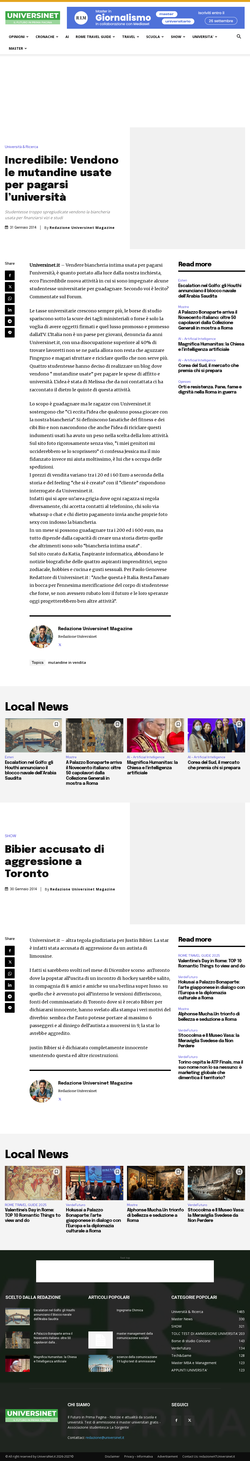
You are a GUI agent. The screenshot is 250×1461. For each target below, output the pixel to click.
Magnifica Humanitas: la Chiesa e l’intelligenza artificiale (152, 767)
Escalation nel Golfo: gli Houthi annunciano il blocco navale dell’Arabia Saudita (209, 291)
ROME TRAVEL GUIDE (93, 36)
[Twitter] (10, 287)
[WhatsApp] (10, 298)
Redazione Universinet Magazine (82, 227)
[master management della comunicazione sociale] (100, 1340)
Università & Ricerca (21, 147)
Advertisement (167, 1456)
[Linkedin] (10, 310)
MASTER (16, 48)
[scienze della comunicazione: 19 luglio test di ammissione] (100, 1363)
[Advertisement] (125, 91)
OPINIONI (17, 36)
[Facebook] (10, 275)
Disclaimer (112, 1456)
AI (67, 36)
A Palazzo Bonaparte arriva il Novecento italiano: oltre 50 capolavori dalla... (53, 1338)
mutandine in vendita (67, 662)
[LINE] (10, 332)
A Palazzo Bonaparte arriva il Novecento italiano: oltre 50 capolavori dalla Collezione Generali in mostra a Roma (94, 773)
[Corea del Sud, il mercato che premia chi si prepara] (216, 735)
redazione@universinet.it (105, 1437)
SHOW (176, 36)
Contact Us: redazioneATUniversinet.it (208, 1456)
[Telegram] (10, 321)
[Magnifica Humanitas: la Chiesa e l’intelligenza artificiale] (155, 735)
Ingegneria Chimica (130, 1310)
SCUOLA (153, 36)
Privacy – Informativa (138, 1456)
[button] (239, 37)
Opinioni (184, 382)
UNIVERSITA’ (202, 36)
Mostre (183, 307)
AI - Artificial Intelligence (197, 339)
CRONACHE (45, 36)
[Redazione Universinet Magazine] (41, 636)
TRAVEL (128, 36)
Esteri (182, 280)
